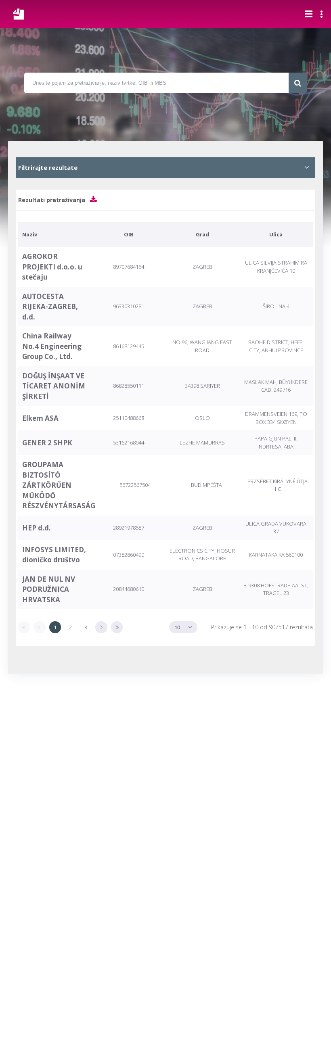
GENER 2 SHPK (47, 442)
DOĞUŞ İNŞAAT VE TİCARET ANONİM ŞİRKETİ (53, 386)
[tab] (165, 167)
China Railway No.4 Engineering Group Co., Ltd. (52, 346)
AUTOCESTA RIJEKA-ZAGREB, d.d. (50, 306)
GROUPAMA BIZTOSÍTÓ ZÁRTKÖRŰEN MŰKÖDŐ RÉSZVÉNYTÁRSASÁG (58, 485)
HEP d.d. (36, 527)
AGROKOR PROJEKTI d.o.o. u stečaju (52, 267)
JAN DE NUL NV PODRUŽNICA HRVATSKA (48, 589)
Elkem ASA (40, 418)
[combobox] (183, 627)
